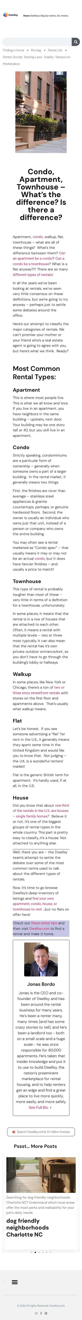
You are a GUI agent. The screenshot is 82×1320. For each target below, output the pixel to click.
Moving (36, 50)
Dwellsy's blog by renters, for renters (45, 15)
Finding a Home (13, 50)
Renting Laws (33, 57)
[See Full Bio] (50, 1107)
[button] (4, 1200)
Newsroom (63, 57)
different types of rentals (32, 275)
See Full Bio (38, 1107)
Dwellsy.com (39, 928)
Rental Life (55, 50)
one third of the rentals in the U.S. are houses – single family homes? (41, 810)
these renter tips (44, 923)
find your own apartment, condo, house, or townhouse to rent (35, 903)
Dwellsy (49, 57)
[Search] (76, 42)
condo (38, 237)
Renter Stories (12, 57)
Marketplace (11, 64)
